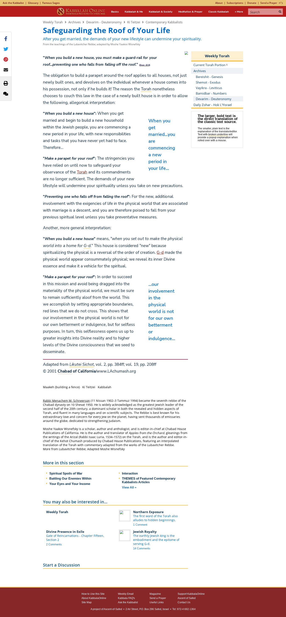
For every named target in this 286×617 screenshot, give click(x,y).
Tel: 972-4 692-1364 (184, 609)
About (219, 3)
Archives (74, 22)
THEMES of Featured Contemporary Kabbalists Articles (148, 480)
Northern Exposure (148, 512)
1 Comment (140, 524)
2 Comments (54, 544)
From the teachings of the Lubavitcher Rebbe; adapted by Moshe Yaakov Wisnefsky (91, 44)
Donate (251, 3)
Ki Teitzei (133, 22)
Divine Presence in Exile (65, 531)
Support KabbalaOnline (191, 593)
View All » (129, 487)
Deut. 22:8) (145, 65)
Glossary (33, 3)
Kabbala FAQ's (126, 598)
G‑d (160, 252)
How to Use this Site (93, 593)
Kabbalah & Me (134, 11)
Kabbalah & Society (160, 11)
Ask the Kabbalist (13, 3)
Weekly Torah (53, 22)
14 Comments (141, 548)
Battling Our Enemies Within (70, 478)
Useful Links (156, 602)
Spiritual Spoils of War (65, 473)
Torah (82, 172)
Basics (115, 11)
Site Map (87, 602)
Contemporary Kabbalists (164, 22)
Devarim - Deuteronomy (104, 22)
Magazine (155, 593)
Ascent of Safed (187, 598)
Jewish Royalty (145, 531)
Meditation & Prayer (190, 11)
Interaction (130, 473)
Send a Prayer (268, 3)
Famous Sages (51, 3)
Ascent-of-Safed (113, 609)
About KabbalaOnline (94, 598)
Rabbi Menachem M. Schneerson (66, 401)
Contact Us (184, 602)
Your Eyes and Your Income (69, 484)
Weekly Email (126, 593)
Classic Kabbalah (218, 11)
